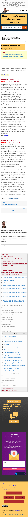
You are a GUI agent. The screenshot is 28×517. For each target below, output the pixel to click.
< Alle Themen (5, 35)
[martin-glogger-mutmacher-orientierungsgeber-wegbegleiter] (11, 10)
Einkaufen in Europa (13, 198)
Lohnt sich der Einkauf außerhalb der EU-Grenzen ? (13, 56)
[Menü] (22, 10)
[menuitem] (19, 10)
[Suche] (19, 10)
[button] (14, 254)
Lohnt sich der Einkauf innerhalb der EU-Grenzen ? (13, 54)
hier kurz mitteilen (16, 510)
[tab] (14, 246)
